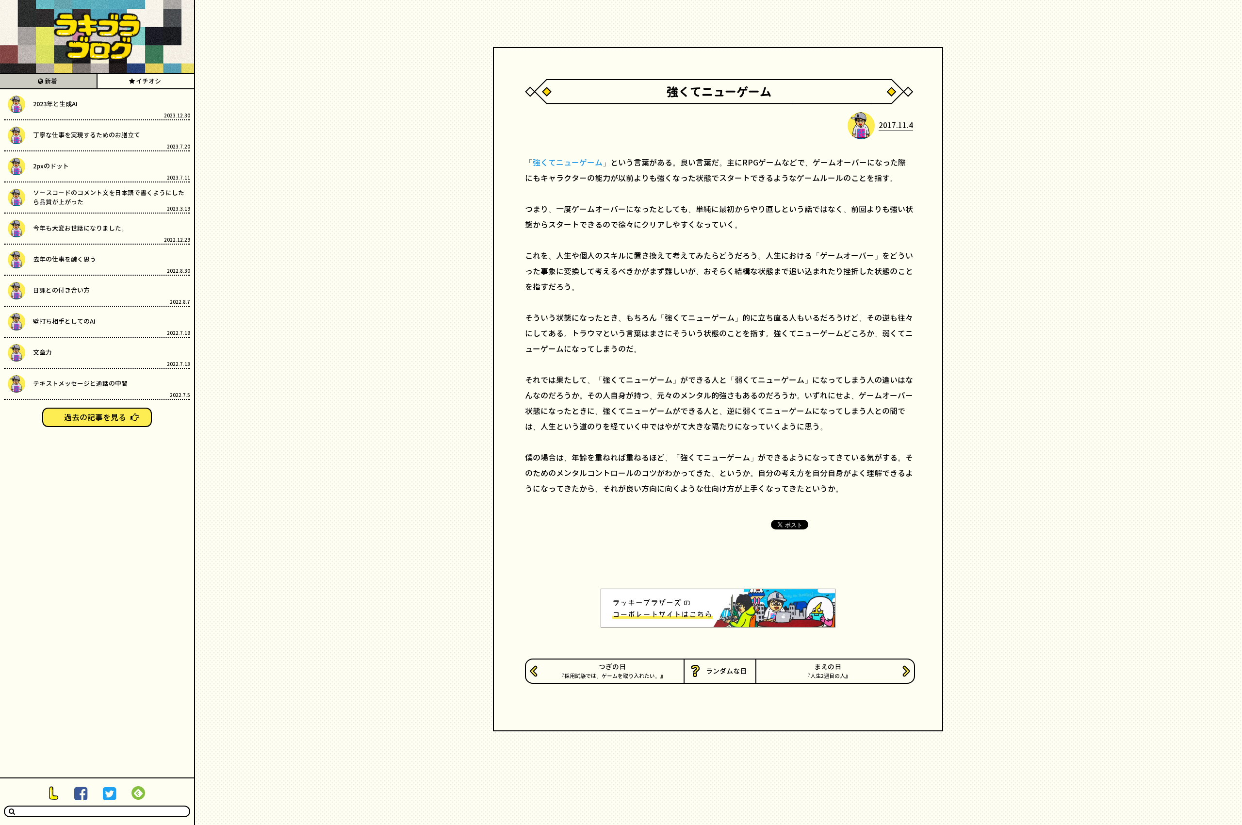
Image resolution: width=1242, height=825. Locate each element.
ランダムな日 (726, 671)
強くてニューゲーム (568, 162)
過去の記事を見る (95, 417)
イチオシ (148, 81)
